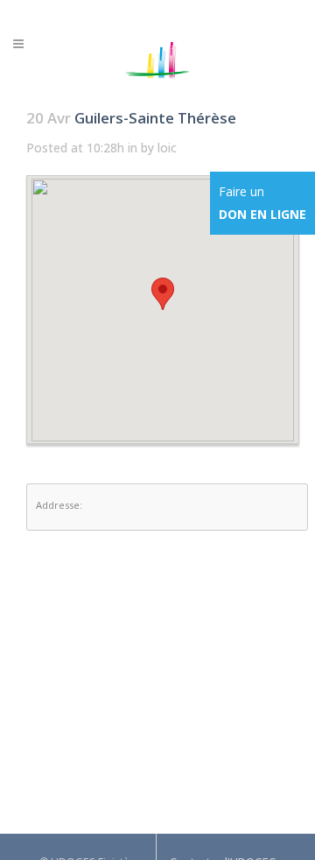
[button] (162, 294)
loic (167, 147)
